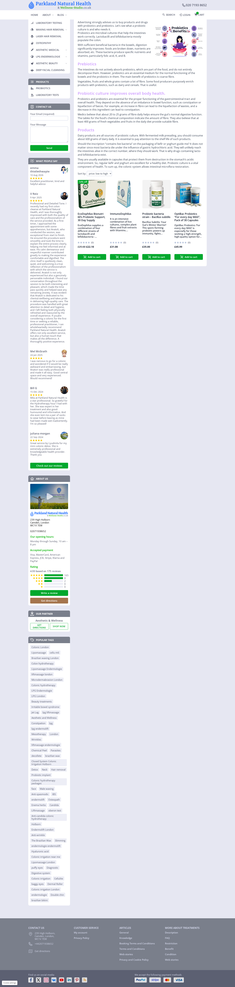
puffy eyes (37, 867)
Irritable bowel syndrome (45, 706)
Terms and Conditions (132, 948)
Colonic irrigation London (45, 889)
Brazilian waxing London (45, 658)
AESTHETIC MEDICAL (47, 49)
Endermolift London (42, 829)
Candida (54, 805)
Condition (170, 954)
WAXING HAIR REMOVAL (50, 29)
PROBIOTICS (43, 88)
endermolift (37, 799)
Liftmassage (38, 810)
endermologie (39, 894)
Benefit (169, 948)
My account (80, 932)
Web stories (126, 954)
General (124, 932)
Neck (44, 769)
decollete (36, 755)
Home (34, 14)
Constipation (38, 723)
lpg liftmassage (51, 712)
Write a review (49, 593)
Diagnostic (52, 867)
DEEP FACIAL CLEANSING (50, 70)
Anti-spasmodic (39, 794)
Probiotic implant (41, 775)
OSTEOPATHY (43, 43)
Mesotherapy (38, 734)
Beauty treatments (41, 701)
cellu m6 (54, 652)
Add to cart (94, 257)
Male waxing (47, 788)
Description (171, 932)
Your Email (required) (42, 114)
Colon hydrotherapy (42, 663)
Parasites (56, 750)
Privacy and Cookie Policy (134, 959)
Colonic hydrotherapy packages (43, 782)
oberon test (54, 810)
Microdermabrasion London (46, 679)
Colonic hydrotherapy (43, 685)
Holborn (36, 824)
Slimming (60, 840)
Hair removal (58, 769)
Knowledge (125, 938)
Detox (34, 769)
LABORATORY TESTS (47, 95)
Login (186, 14)
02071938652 (38, 531)
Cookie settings (9, 983)
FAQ (167, 938)
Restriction (171, 943)
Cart (201, 14)
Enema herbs (38, 805)
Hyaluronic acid (40, 851)
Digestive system (40, 873)
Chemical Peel (39, 750)
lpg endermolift (39, 728)
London (54, 734)
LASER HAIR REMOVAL (48, 36)
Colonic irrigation (40, 878)
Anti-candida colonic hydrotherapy (42, 817)
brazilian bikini (39, 900)
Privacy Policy (81, 938)
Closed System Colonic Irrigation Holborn (43, 763)
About (47, 14)
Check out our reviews (49, 465)
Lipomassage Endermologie (46, 668)
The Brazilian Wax (41, 840)
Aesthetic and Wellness (44, 717)
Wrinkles (36, 739)
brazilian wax (52, 755)
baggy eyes (37, 884)
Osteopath (54, 799)
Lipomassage (38, 652)
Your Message (38, 124)
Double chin (57, 894)
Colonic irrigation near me (45, 856)
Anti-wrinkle (38, 835)
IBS (54, 794)
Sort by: (82, 173)
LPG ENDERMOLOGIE (48, 56)
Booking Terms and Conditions (137, 943)
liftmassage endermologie (45, 745)
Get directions (49, 600)
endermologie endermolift (45, 846)
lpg (51, 723)
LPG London (38, 696)
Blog (60, 14)
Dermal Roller (55, 884)
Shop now (59, 626)
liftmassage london (41, 674)
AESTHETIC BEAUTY (47, 63)
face (33, 788)
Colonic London (40, 647)
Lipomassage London (43, 862)
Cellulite (58, 878)
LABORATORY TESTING (49, 22)
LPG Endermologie (41, 690)
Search (170, 14)
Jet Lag (35, 712)
